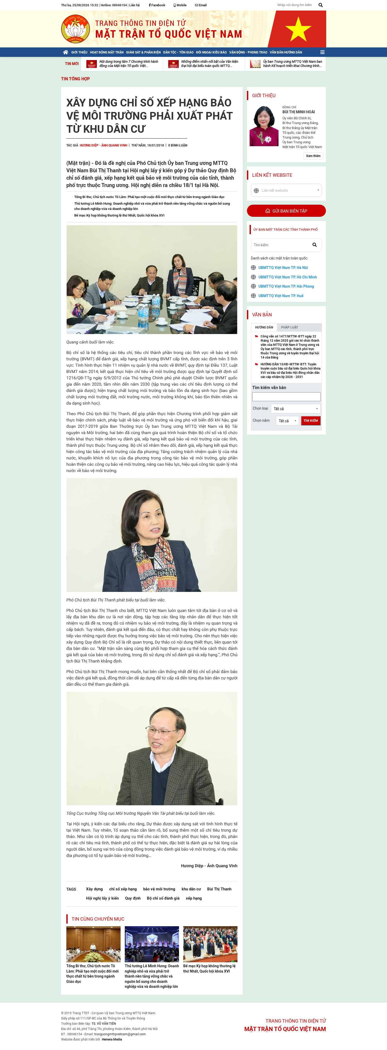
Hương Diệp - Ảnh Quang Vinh (103, 145)
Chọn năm (261, 420)
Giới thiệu (264, 95)
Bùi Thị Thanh (219, 889)
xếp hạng (194, 898)
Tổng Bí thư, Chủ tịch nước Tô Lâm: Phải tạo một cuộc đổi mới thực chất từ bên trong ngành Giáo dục (92, 974)
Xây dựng (94, 889)
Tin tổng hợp (75, 78)
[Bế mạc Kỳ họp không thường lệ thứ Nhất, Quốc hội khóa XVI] (210, 944)
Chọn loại (260, 408)
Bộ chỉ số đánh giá (163, 898)
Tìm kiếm (311, 421)
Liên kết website (272, 175)
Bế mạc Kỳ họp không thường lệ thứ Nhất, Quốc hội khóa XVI (209, 968)
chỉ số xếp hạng (123, 889)
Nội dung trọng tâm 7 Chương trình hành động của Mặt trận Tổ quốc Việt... (129, 64)
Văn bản (262, 314)
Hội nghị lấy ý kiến (102, 898)
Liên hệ (134, 5)
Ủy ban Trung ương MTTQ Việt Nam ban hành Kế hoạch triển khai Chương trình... (292, 64)
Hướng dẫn (264, 327)
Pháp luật (289, 327)
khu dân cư (191, 889)
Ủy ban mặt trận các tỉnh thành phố (286, 230)
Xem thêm (313, 156)
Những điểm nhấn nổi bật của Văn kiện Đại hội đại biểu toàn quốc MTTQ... (209, 64)
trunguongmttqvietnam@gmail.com (120, 1034)
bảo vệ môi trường (159, 889)
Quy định (133, 898)
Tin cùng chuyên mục (98, 919)
